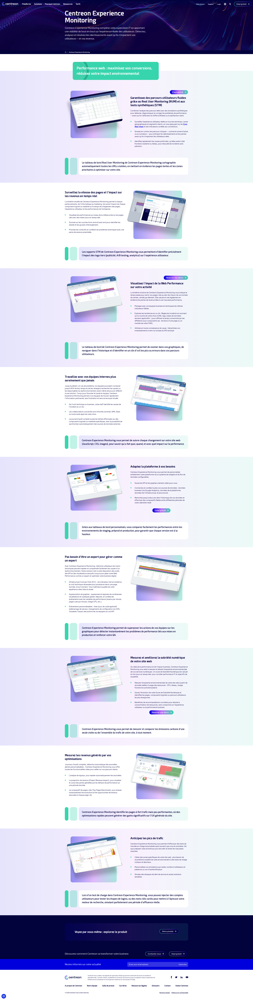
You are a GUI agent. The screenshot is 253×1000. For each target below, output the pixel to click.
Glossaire (155, 986)
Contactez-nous (154, 954)
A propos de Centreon (73, 986)
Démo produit (167, 931)
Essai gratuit (177, 92)
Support (210, 4)
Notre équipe (92, 986)
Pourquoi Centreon (52, 4)
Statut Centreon (181, 986)
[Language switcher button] (225, 4)
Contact (167, 986)
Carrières (123, 986)
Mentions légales (164, 993)
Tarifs (78, 4)
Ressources (68, 4)
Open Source (200, 4)
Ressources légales (139, 986)
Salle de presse (108, 986)
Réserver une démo (174, 277)
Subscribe (183, 964)
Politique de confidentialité (179, 993)
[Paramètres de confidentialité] (3, 996)
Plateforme (26, 4)
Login (219, 4)
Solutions (38, 4)
